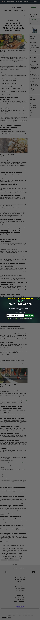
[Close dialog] (38, 299)
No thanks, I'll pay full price (20, 321)
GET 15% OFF (29, 315)
